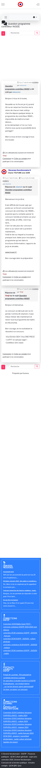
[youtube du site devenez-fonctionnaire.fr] (20, 172)
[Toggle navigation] (6, 17)
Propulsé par (17, 373)
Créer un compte (20, 159)
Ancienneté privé (8, 572)
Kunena (26, 373)
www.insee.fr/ (11, 252)
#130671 (6, 181)
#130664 (35, 82)
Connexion (7, 159)
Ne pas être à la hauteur (10, 600)
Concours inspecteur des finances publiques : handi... (19, 590)
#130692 (35, 289)
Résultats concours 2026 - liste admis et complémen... (20, 581)
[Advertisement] (20, 58)
